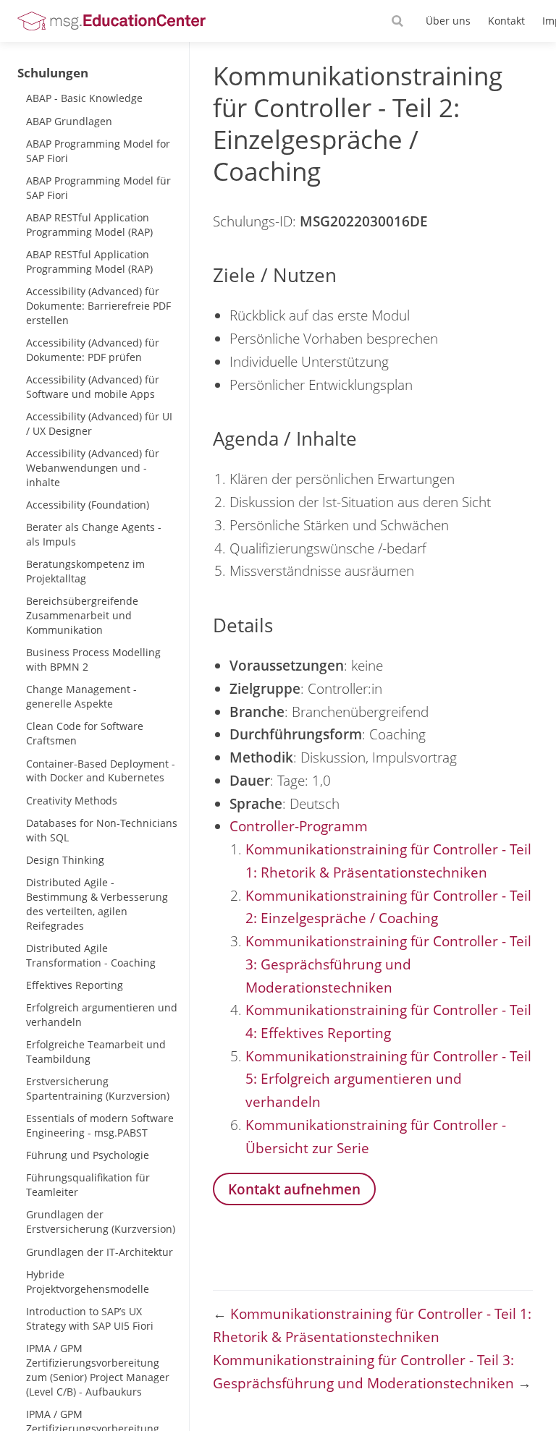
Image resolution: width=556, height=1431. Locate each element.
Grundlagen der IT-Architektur (99, 1252)
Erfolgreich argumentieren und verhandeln (101, 1015)
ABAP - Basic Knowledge (84, 98)
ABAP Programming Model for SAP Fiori (98, 151)
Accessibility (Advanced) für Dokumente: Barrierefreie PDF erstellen (98, 305)
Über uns (448, 20)
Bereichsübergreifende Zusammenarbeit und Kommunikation (82, 615)
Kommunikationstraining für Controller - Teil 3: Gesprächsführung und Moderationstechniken (388, 963)
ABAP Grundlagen (69, 121)
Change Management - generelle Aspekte (81, 696)
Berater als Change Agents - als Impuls (93, 534)
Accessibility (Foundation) (87, 504)
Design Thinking (65, 860)
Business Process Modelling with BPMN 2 (93, 659)
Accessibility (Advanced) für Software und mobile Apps (92, 387)
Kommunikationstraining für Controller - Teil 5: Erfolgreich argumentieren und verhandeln (388, 1079)
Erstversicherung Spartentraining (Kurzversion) (97, 1088)
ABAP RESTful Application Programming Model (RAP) (89, 225)
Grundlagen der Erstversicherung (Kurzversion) (100, 1221)
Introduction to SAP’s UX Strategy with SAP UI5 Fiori (89, 1318)
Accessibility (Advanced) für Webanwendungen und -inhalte (92, 467)
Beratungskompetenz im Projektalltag (85, 571)
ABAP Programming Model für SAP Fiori (98, 188)
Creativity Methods (71, 800)
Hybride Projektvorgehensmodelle (87, 1281)
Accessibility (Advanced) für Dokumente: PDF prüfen (92, 350)
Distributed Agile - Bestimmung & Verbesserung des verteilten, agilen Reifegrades (97, 904)
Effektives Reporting (74, 985)
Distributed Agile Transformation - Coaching (91, 955)
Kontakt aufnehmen (294, 1189)
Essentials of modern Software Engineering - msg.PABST (100, 1125)
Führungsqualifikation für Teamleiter (88, 1185)
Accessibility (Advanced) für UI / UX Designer (99, 423)
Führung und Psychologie (87, 1155)
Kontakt (506, 20)
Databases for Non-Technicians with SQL (101, 830)
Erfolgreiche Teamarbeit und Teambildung (96, 1051)
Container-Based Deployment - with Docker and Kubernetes (100, 771)
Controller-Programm (298, 826)
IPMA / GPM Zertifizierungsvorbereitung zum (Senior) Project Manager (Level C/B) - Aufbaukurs (97, 1369)
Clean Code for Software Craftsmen (84, 733)
